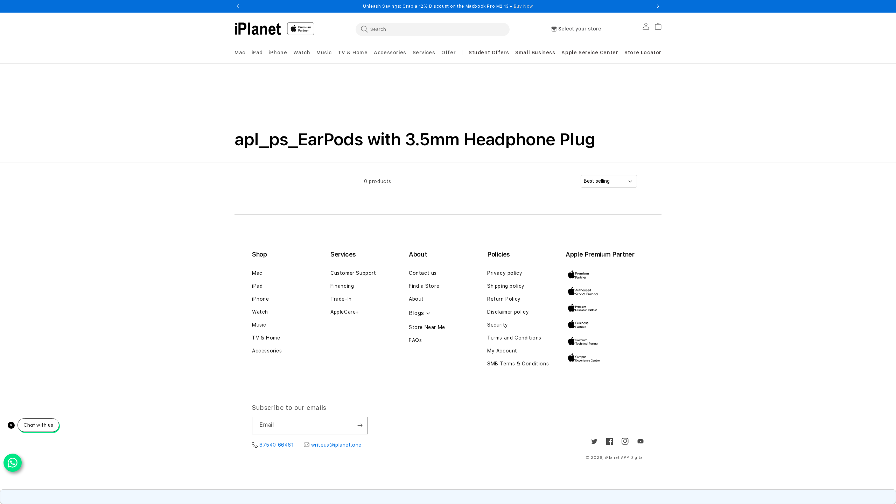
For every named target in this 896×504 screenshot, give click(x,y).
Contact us (423, 273)
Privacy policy (504, 273)
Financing (342, 286)
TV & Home (266, 338)
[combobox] (433, 29)
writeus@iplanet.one (336, 445)
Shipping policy (506, 286)
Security (497, 325)
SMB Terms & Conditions (518, 363)
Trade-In (341, 299)
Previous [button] (237, 6)
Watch (260, 312)
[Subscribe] (360, 425)
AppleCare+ (344, 312)
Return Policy (504, 299)
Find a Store (424, 286)
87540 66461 (276, 445)
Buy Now (523, 6)
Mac (257, 273)
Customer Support (353, 273)
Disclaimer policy (508, 312)
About (416, 299)
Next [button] (658, 6)
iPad (257, 286)
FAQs (415, 340)
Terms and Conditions (514, 338)
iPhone (260, 299)
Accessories (267, 351)
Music (259, 325)
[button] (239, 53)
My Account (502, 351)
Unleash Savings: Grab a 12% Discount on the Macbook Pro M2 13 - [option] (448, 6)
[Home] (257, 28)
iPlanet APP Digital (624, 457)
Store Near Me (427, 327)
